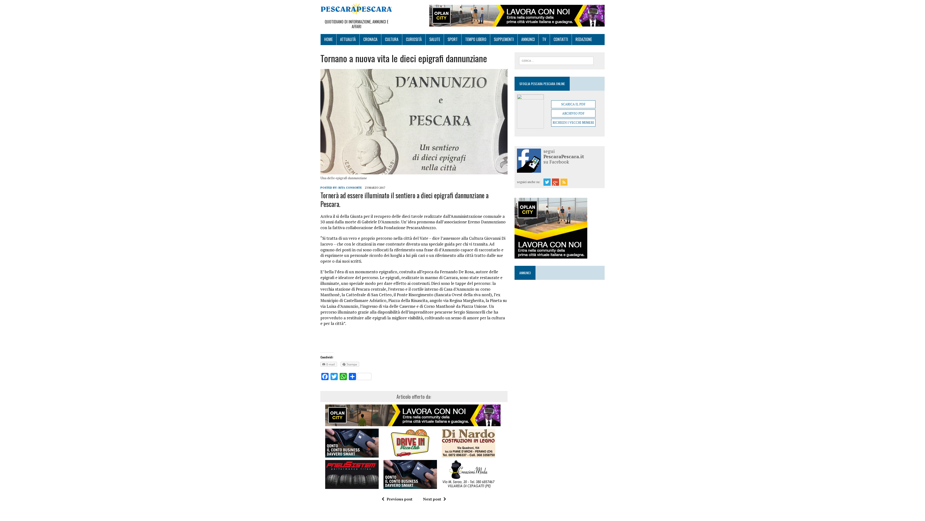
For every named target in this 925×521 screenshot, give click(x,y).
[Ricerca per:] (556, 60)
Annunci (528, 39)
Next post (432, 499)
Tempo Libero (475, 39)
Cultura (391, 39)
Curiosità (414, 39)
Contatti (561, 39)
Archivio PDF (573, 113)
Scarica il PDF (573, 104)
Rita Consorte (350, 187)
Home (328, 39)
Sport (453, 39)
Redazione (583, 39)
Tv (544, 39)
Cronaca (370, 39)
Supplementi (504, 39)
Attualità (348, 39)
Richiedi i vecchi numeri (573, 122)
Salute (434, 39)
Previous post (399, 499)
